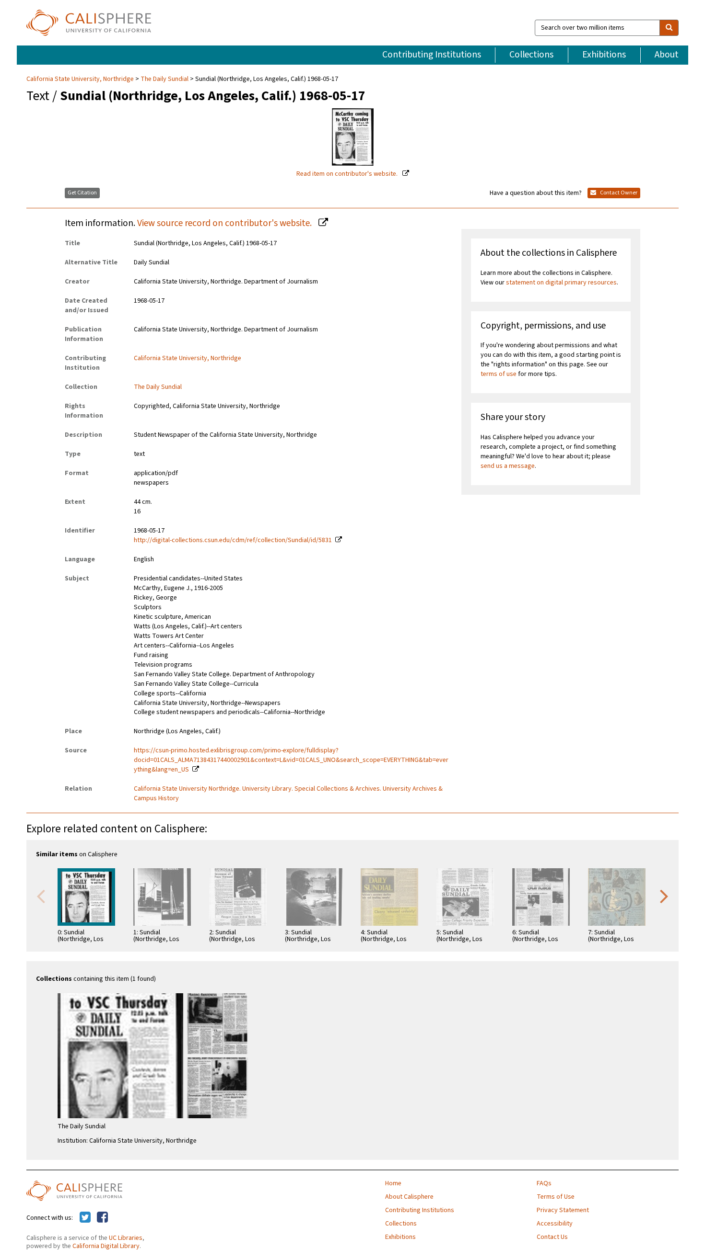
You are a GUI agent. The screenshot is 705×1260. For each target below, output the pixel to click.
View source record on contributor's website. (225, 223)
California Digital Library (106, 1246)
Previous (41, 896)
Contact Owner (618, 193)
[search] (669, 28)
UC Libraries (125, 1238)
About (667, 54)
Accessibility (555, 1223)
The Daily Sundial (164, 79)
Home (393, 1183)
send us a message (508, 466)
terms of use (499, 374)
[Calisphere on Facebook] (102, 1218)
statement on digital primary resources (561, 282)
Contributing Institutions (431, 54)
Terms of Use (556, 1196)
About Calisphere (409, 1196)
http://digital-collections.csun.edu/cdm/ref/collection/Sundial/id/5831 (233, 540)
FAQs (544, 1183)
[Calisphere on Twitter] (85, 1218)
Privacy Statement (563, 1210)
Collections (531, 54)
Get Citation (82, 193)
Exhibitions (604, 54)
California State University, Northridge (80, 79)
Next (664, 896)
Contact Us (552, 1237)
